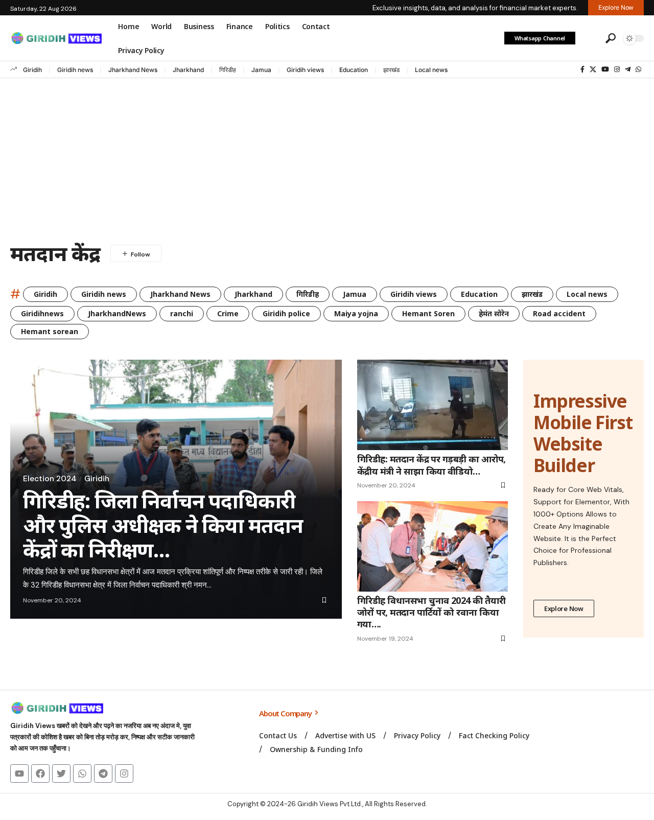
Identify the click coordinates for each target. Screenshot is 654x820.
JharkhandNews (117, 313)
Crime (228, 313)
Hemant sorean (49, 331)
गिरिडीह (227, 70)
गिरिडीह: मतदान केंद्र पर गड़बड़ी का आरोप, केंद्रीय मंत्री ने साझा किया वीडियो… (431, 465)
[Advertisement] (327, 154)
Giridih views (305, 70)
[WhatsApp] (638, 69)
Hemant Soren (428, 313)
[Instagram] (617, 69)
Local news (431, 70)
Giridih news (75, 70)
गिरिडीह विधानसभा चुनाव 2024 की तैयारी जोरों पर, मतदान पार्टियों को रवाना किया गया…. (431, 612)
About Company (286, 713)
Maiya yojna (356, 313)
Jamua (261, 70)
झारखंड (391, 70)
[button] (589, 38)
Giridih (32, 70)
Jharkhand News (132, 70)
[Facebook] (582, 69)
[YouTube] (605, 69)
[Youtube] (19, 773)
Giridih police (286, 313)
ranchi (181, 313)
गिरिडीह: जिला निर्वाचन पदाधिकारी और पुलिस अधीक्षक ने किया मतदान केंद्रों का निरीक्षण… (163, 525)
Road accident (559, 313)
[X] (593, 69)
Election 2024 (50, 479)
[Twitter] (61, 773)
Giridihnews (42, 313)
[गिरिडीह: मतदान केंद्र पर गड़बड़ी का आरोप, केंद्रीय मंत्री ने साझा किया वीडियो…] (432, 405)
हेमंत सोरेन (494, 313)
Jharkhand (188, 70)
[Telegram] (627, 69)
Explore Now (563, 608)
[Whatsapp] (82, 773)
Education (353, 70)
